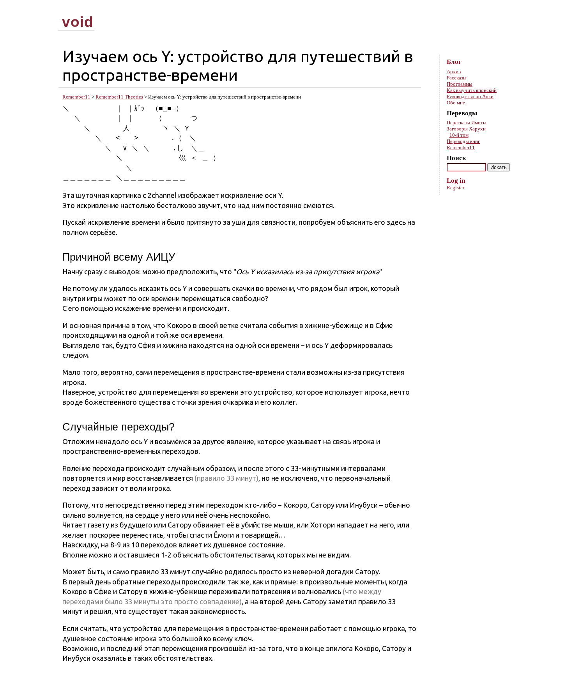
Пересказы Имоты (466, 122)
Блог (454, 61)
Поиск (456, 158)
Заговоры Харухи (466, 129)
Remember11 (76, 97)
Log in (456, 180)
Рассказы (457, 78)
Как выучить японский (472, 90)
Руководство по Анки (470, 96)
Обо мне (456, 103)
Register (455, 188)
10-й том (459, 135)
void (78, 22)
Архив (454, 71)
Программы (459, 84)
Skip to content (502, 8)
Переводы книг (463, 141)
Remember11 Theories (119, 97)
